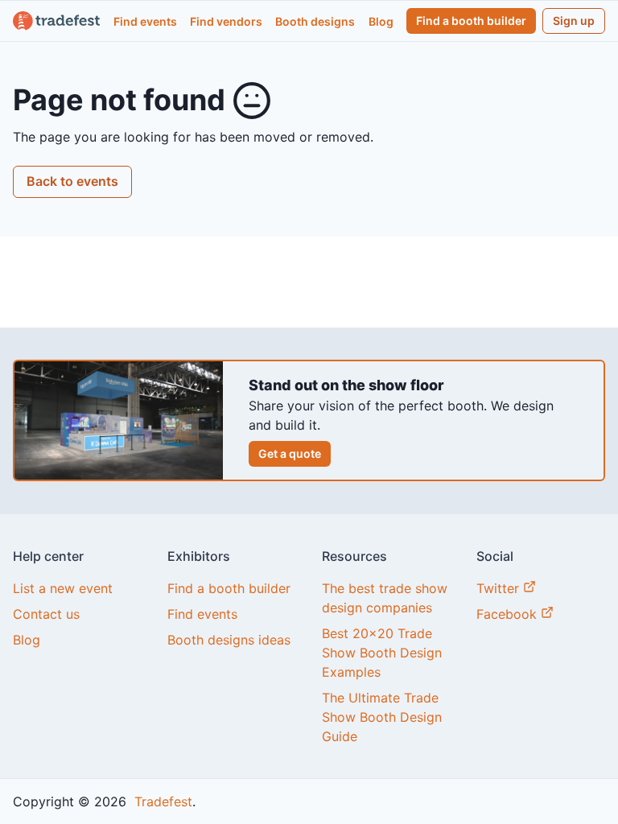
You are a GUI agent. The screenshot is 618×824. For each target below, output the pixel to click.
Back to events (72, 181)
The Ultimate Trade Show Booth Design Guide (382, 717)
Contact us (46, 614)
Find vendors (226, 21)
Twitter (499, 588)
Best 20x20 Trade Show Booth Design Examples (382, 652)
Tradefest (161, 801)
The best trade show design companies (384, 598)
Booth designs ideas (228, 640)
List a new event (63, 588)
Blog (381, 21)
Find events (145, 21)
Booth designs (315, 21)
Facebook (508, 614)
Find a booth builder (471, 20)
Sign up (574, 20)
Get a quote (289, 453)
